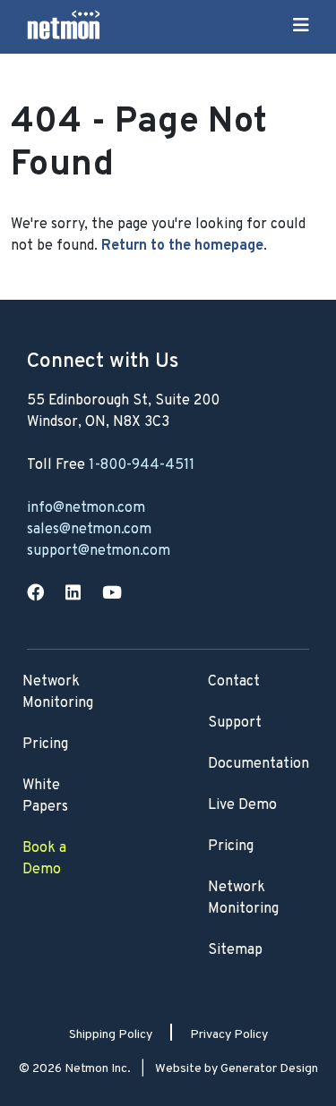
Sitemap (235, 950)
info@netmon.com (86, 508)
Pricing (231, 846)
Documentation (258, 764)
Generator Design (269, 1068)
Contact (234, 682)
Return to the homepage (182, 246)
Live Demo (242, 805)
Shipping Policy (110, 1034)
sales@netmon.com (89, 530)
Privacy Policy (229, 1034)
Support (235, 723)
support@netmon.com (98, 551)
